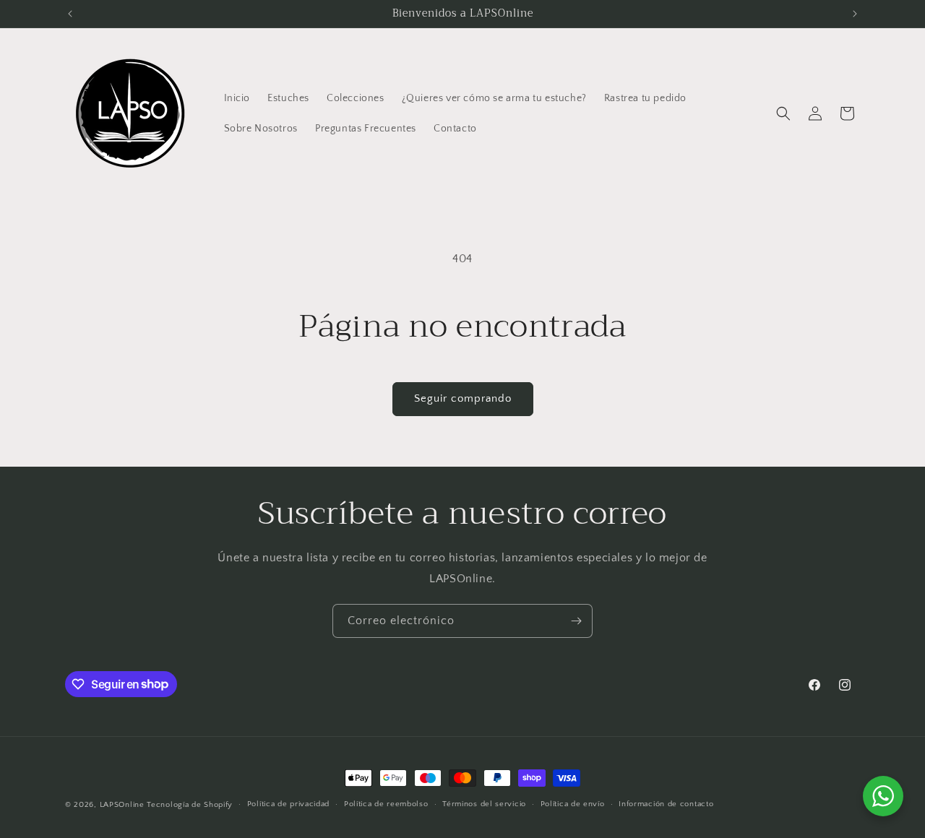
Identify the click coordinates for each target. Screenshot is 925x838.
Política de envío (573, 804)
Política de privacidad (288, 804)
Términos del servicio (484, 804)
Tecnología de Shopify (190, 804)
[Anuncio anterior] (70, 13)
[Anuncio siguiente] (855, 13)
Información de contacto (666, 804)
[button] (783, 113)
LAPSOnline (122, 804)
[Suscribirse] (576, 621)
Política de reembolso (386, 804)
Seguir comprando (463, 398)
